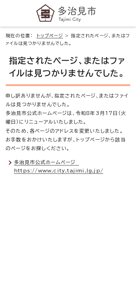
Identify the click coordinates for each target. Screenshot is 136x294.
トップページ (50, 35)
